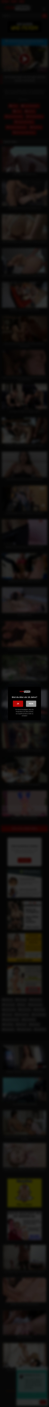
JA (18, 704)
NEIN (31, 704)
